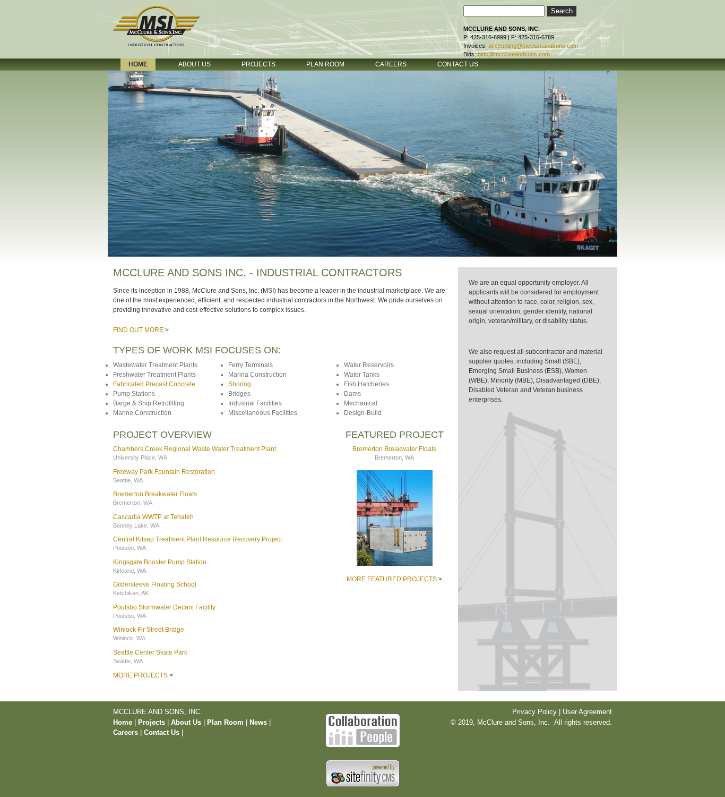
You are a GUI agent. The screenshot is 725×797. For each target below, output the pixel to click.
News (258, 722)
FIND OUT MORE (138, 330)
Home (122, 722)
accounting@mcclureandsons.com (533, 46)
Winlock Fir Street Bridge (148, 629)
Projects (151, 722)
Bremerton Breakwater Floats (155, 494)
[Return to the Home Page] (166, 33)
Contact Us (161, 732)
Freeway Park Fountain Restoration (164, 472)
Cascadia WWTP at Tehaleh (153, 517)
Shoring (239, 384)
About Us (186, 722)
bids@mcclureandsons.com (514, 54)
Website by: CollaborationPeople (362, 729)
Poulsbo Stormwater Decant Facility (164, 607)
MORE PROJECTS (140, 675)
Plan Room (226, 722)
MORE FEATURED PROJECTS (392, 579)
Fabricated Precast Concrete (154, 384)
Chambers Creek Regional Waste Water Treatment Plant (194, 449)
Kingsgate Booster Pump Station (159, 562)
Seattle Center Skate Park (150, 652)
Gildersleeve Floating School (154, 584)
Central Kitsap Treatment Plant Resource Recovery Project (197, 539)
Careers (125, 732)
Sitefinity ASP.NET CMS (363, 773)
